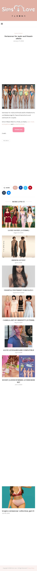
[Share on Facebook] (21, 188)
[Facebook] (12, 16)
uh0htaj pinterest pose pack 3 (18, 290)
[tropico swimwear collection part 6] (18, 497)
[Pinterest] (17, 16)
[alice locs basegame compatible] (18, 336)
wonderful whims (19, 124)
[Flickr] (19, 16)
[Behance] (22, 16)
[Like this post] (15, 188)
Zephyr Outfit (18, 260)
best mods (30, 122)
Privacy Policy (31, 568)
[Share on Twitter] (25, 188)
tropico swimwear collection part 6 (18, 511)
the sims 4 (6, 140)
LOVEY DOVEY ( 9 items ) (18, 230)
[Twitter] (14, 16)
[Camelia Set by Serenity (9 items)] (18, 306)
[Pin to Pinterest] (30, 188)
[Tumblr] (24, 16)
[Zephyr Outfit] (18, 246)
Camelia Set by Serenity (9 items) (18, 320)
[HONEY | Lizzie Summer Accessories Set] (18, 366)
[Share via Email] (9, 193)
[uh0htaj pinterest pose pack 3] (18, 276)
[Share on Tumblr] (4, 193)
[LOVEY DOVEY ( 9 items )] (18, 216)
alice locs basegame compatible (18, 350)
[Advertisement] (18, 62)
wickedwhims (6, 124)
